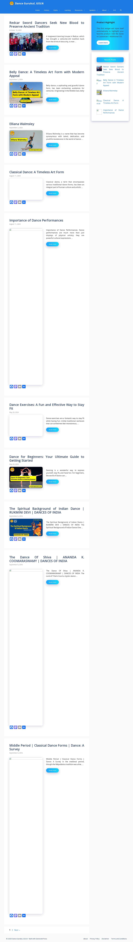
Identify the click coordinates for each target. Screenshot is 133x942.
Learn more (103, 43)
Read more (52, 48)
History (46, 10)
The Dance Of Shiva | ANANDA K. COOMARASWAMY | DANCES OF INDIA (46, 709)
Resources (79, 10)
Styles (55, 10)
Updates (92, 10)
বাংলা (114, 10)
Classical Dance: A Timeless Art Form (36, 172)
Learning (68, 10)
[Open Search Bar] (121, 10)
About (104, 10)
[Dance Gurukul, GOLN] (11, 3)
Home (37, 10)
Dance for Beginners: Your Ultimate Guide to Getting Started (46, 609)
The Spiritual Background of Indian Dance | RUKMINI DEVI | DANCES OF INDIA (46, 661)
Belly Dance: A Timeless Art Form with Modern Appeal (46, 74)
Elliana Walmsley (21, 124)
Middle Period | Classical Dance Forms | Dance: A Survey (46, 898)
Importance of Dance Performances (36, 220)
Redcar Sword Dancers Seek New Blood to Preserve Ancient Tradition (46, 25)
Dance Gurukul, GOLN (29, 3)
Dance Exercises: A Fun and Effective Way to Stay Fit (46, 407)
